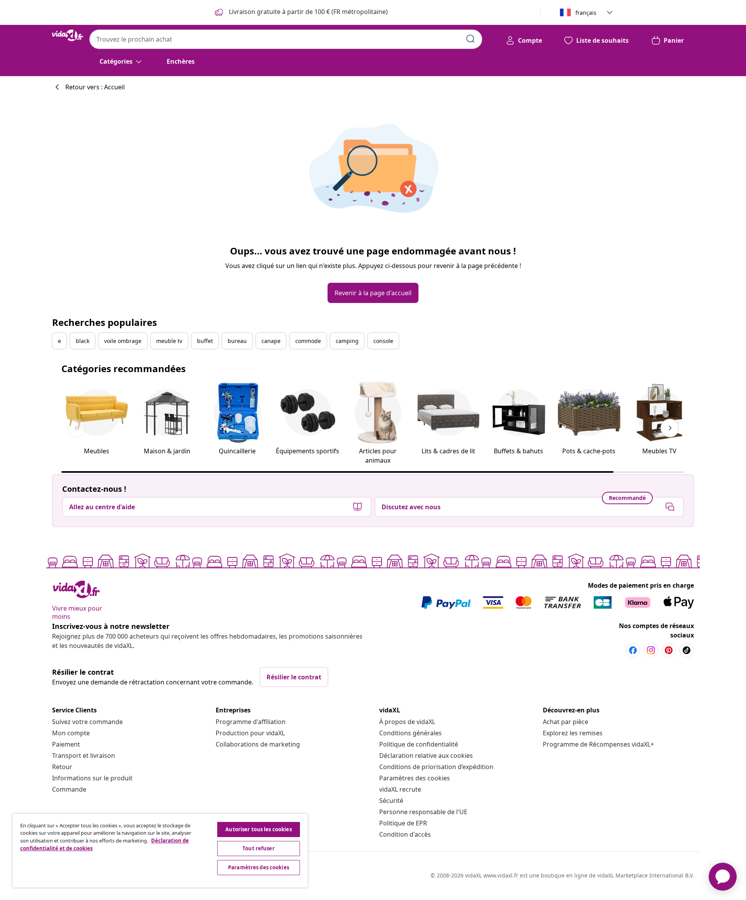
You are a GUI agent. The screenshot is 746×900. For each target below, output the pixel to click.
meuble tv (169, 341)
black (82, 341)
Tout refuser (258, 848)
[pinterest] (669, 650)
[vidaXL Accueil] (67, 35)
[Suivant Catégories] (670, 428)
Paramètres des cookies (414, 778)
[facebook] (633, 650)
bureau (237, 341)
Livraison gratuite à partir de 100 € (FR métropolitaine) (307, 11)
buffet (205, 341)
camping (347, 341)
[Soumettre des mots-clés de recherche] (470, 39)
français (585, 12)
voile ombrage (122, 341)
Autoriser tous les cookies (258, 829)
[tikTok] (686, 650)
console (383, 341)
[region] (160, 851)
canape (271, 341)
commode (308, 341)
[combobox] (285, 39)
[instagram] (651, 650)
